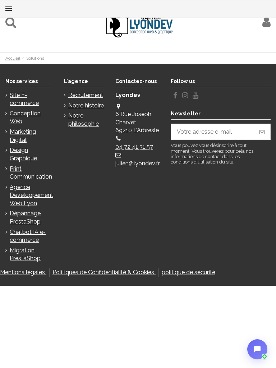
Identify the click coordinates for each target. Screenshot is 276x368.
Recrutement (85, 95)
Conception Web (25, 117)
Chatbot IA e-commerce (28, 236)
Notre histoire (86, 105)
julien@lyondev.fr (137, 163)
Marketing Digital (23, 135)
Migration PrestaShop (25, 254)
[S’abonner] (262, 131)
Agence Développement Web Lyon (31, 195)
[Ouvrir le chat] (257, 349)
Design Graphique (23, 154)
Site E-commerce (24, 99)
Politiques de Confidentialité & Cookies (104, 272)
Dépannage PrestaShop (25, 217)
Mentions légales (23, 272)
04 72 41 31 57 (134, 146)
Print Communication (31, 172)
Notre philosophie (83, 119)
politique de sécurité (188, 272)
